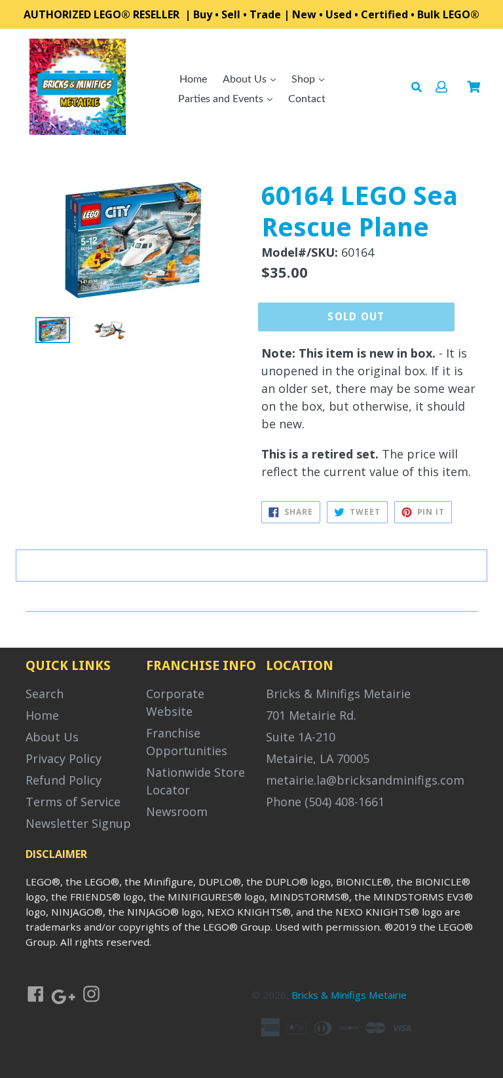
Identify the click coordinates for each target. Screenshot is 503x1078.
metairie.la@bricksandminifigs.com (365, 780)
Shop (304, 79)
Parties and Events (222, 99)
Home (193, 79)
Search (45, 693)
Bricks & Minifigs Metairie (338, 693)
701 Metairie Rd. (311, 715)
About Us (246, 79)
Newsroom (177, 811)
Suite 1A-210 (300, 737)
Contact (307, 99)
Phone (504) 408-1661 (325, 801)
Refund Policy (64, 780)
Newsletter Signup (78, 823)
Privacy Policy (64, 758)
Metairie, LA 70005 (317, 758)
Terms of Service (73, 801)
